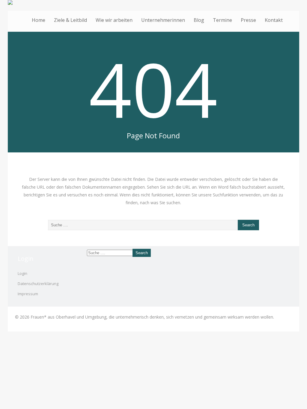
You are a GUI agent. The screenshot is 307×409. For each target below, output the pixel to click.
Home (38, 20)
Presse (248, 20)
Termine (222, 20)
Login (22, 273)
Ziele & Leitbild (70, 20)
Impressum (28, 293)
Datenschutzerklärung (38, 283)
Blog (199, 20)
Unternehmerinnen (163, 20)
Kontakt (274, 20)
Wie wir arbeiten (114, 20)
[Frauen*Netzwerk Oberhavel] (154, 2)
